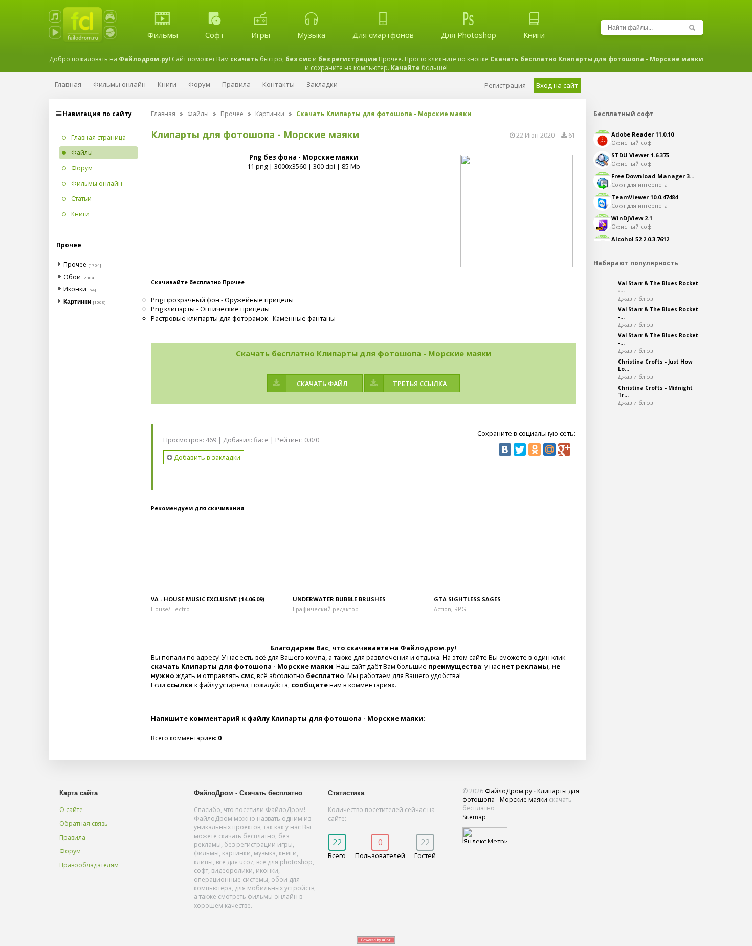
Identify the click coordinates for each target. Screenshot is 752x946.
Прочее (232, 113)
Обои (72, 277)
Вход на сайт (557, 85)
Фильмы (162, 35)
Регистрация (505, 85)
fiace (261, 439)
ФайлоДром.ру (508, 790)
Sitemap (474, 817)
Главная (163, 113)
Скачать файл (322, 383)
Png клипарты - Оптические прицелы (210, 308)
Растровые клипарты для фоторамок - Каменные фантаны (243, 318)
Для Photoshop (468, 35)
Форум (70, 851)
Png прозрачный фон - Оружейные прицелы (222, 299)
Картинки (269, 113)
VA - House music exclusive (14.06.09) (207, 599)
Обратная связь (83, 823)
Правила (72, 837)
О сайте (71, 809)
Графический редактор (326, 609)
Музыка (311, 35)
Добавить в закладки (206, 457)
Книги (534, 35)
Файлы (198, 113)
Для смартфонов (383, 35)
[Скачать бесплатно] (222, 555)
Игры (260, 35)
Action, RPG (450, 609)
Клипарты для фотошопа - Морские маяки (520, 795)
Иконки (74, 289)
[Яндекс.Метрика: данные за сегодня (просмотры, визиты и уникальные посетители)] (484, 835)
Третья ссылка (420, 383)
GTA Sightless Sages (467, 599)
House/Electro (170, 609)
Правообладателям (89, 865)
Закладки (322, 84)
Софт (214, 35)
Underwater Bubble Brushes (339, 599)
